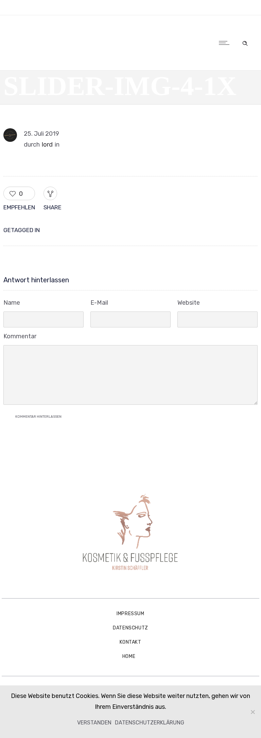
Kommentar (19, 336)
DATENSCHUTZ (130, 628)
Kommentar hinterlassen (38, 417)
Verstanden (94, 722)
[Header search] (245, 42)
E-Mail (99, 302)
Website (188, 302)
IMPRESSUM (130, 614)
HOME (128, 656)
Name (11, 302)
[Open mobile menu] (225, 43)
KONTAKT (130, 642)
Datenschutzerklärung (149, 722)
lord (47, 144)
